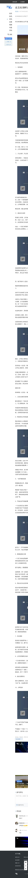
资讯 (10, 19)
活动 (10, 30)
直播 (10, 22)
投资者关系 (18, 866)
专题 (10, 27)
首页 (10, 13)
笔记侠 (16, 11)
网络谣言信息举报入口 (20, 869)
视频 (10, 25)
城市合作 (17, 857)
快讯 (10, 16)
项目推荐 (18, 739)
